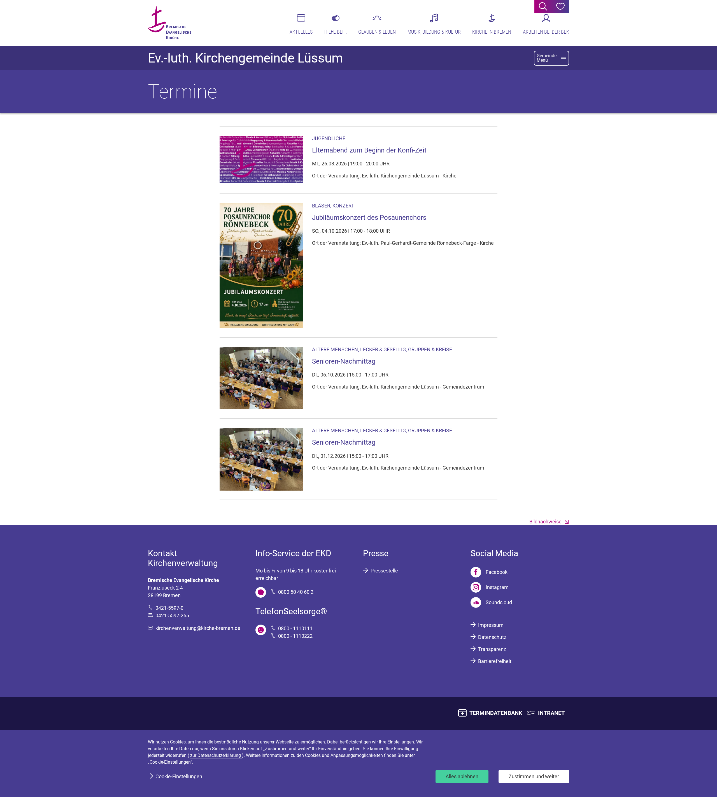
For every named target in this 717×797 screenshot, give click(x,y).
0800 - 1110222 (295, 636)
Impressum (491, 625)
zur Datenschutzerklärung (216, 755)
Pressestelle (384, 571)
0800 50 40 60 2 (295, 592)
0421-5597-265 (172, 615)
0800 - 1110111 (295, 628)
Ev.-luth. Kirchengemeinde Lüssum (245, 58)
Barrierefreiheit (494, 661)
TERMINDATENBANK (495, 713)
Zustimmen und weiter (534, 776)
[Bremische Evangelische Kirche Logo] (169, 22)
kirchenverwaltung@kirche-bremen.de (197, 628)
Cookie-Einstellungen (178, 776)
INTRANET (551, 713)
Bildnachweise (545, 522)
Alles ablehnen (462, 776)
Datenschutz (492, 637)
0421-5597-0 (169, 608)
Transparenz (492, 649)
